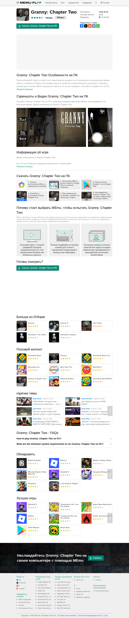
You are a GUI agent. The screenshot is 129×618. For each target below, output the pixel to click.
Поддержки (87, 3)
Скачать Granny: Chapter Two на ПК (39, 26)
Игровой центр (51, 3)
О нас (106, 615)
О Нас (78, 588)
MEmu (29, 2)
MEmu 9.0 (79, 594)
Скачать (97, 558)
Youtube (22, 588)
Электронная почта (26, 608)
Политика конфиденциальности (90, 615)
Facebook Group (24, 602)
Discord (21, 605)
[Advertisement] (64, 52)
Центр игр (79, 580)
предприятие (73, 3)
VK (20, 580)
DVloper (60, 17)
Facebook (22, 583)
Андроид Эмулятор (83, 591)
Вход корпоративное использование (108, 591)
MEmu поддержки (25, 599)
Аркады (49, 18)
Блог (63, 3)
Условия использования (67, 615)
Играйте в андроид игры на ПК (87, 597)
